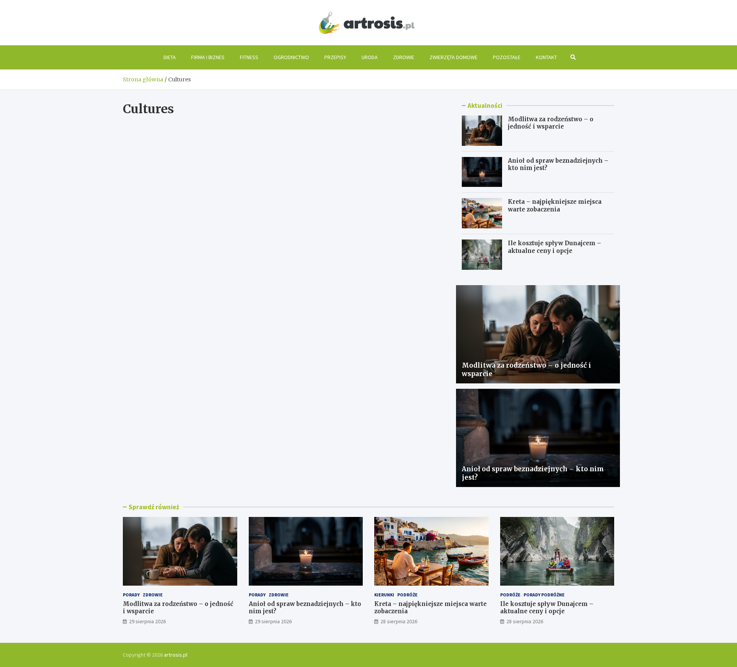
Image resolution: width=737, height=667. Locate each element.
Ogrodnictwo (291, 57)
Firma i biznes (208, 57)
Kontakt (546, 57)
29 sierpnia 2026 (147, 621)
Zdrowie (403, 57)
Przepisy (335, 57)
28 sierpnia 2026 (398, 621)
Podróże (407, 595)
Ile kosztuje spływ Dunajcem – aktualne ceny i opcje (554, 246)
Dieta (170, 57)
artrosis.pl (175, 654)
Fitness (249, 57)
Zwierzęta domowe (454, 57)
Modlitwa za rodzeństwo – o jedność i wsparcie (550, 123)
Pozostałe (507, 57)
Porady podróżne (544, 595)
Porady (131, 595)
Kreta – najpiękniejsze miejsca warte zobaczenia (554, 205)
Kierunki (384, 595)
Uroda (370, 57)
